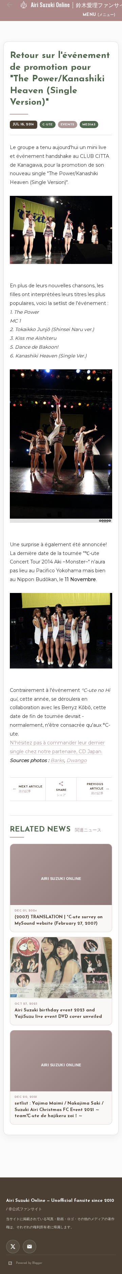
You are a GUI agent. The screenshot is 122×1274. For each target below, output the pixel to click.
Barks (57, 760)
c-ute (47, 124)
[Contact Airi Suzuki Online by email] (29, 1246)
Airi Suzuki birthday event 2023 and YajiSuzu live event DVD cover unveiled (58, 1013)
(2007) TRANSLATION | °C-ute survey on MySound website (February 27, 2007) (59, 920)
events (68, 124)
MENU (99, 15)
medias (89, 124)
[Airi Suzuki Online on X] (13, 1246)
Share (61, 792)
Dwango (76, 760)
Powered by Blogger (29, 1263)
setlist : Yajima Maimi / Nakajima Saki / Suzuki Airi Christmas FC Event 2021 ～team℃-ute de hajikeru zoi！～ (59, 1109)
